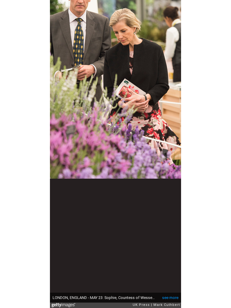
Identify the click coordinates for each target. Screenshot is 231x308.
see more (170, 297)
